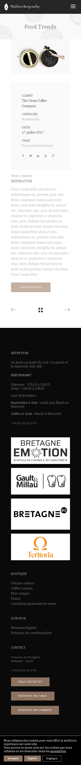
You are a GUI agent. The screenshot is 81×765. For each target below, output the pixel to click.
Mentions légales (23, 628)
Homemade (30, 119)
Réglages (51, 758)
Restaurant (44, 146)
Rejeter (32, 758)
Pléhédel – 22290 (22, 661)
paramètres (58, 751)
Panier (16, 598)
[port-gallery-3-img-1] (40, 56)
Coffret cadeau (22, 588)
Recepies (28, 146)
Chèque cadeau (22, 583)
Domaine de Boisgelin (25, 657)
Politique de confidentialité (31, 633)
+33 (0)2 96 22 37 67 (24, 423)
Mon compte (20, 593)
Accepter (13, 758)
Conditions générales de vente (33, 604)
